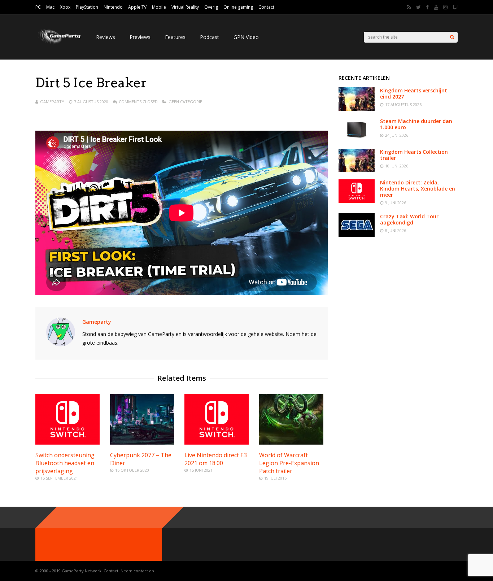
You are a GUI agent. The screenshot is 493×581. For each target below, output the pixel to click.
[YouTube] (436, 7)
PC (38, 7)
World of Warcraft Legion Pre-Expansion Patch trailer (289, 463)
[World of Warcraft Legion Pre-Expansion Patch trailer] (291, 442)
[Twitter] (418, 7)
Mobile (159, 7)
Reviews (105, 37)
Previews (140, 37)
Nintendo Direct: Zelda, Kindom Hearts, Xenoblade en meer (417, 188)
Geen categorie (185, 101)
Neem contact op (137, 570)
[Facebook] (427, 7)
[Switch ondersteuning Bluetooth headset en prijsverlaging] (67, 442)
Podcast (209, 37)
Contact (266, 7)
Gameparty (52, 101)
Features (175, 37)
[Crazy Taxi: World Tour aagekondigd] (357, 234)
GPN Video (246, 37)
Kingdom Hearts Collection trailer (414, 154)
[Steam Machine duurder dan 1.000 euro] (357, 139)
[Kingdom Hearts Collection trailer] (357, 170)
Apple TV (137, 7)
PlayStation (87, 7)
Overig (211, 7)
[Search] (452, 37)
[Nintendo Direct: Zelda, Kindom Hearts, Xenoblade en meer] (357, 200)
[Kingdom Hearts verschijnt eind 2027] (357, 108)
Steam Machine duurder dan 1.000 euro (416, 124)
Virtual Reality (185, 7)
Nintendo (113, 7)
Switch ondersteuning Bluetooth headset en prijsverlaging (65, 463)
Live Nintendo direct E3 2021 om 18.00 (215, 459)
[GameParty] (58, 43)
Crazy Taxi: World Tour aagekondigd (409, 219)
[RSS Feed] (409, 7)
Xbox (65, 7)
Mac (50, 7)
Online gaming (238, 7)
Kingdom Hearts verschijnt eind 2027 (413, 93)
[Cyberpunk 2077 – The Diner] (142, 442)
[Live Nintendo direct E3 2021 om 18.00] (216, 442)
